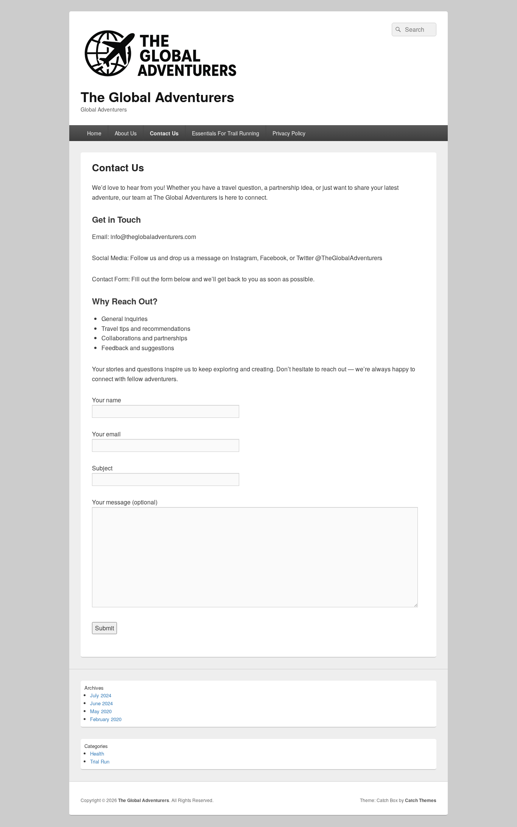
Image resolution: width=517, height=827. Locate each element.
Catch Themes (420, 800)
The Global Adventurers (157, 96)
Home (94, 133)
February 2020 (105, 719)
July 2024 (100, 695)
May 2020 (101, 711)
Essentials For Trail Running (225, 133)
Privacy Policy (289, 133)
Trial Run (99, 761)
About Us (126, 133)
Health (97, 753)
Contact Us (164, 133)
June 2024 (101, 703)
